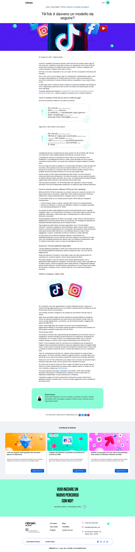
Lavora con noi (67, 530)
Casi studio (54, 527)
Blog (64, 523)
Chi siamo (53, 523)
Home (48, 7)
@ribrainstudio (62, 368)
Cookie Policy (50, 541)
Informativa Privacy (33, 541)
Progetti (52, 530)
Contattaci (65, 527)
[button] (79, 415)
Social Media (55, 7)
